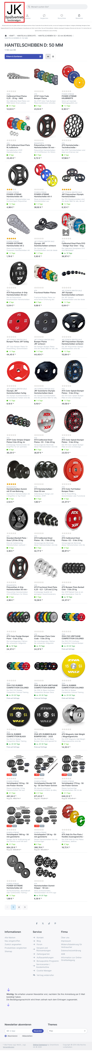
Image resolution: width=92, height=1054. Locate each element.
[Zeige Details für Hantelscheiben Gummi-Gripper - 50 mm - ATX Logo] (46, 866)
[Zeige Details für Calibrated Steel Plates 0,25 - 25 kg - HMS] (18, 77)
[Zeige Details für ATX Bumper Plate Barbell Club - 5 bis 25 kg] (73, 568)
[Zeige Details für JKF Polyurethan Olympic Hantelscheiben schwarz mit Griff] (73, 322)
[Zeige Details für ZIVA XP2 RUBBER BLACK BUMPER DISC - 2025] (46, 715)
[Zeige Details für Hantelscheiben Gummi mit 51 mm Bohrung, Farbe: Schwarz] (18, 470)
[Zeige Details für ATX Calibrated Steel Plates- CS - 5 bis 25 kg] (46, 421)
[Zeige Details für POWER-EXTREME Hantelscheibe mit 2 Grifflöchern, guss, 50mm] (18, 224)
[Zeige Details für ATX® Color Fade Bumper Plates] (46, 77)
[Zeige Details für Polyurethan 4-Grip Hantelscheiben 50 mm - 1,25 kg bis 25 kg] (18, 568)
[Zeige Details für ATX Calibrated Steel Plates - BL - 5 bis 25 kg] (46, 519)
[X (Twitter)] (43, 923)
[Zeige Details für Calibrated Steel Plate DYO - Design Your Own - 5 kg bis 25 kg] (73, 224)
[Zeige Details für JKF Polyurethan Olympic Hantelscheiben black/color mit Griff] (73, 175)
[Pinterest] (55, 923)
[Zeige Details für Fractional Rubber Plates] (46, 273)
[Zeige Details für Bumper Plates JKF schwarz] (46, 322)
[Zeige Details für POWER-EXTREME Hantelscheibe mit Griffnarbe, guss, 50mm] (18, 866)
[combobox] (57, 6)
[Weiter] (25, 907)
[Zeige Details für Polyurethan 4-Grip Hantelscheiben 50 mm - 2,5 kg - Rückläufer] (46, 126)
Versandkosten (8, 1047)
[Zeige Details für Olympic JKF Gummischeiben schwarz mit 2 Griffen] (46, 224)
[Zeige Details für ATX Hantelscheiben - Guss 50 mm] (46, 470)
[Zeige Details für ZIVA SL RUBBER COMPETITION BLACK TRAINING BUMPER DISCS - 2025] (18, 715)
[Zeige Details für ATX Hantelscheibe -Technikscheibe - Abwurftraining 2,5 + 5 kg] (73, 126)
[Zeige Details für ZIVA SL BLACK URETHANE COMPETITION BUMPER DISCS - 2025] (46, 666)
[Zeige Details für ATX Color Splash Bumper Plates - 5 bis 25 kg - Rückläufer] (73, 371)
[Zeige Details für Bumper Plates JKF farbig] (18, 322)
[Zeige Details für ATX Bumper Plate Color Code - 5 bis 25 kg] (46, 617)
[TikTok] (49, 923)
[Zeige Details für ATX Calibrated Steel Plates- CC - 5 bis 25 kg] (73, 519)
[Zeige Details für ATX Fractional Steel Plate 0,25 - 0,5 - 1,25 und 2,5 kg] (46, 568)
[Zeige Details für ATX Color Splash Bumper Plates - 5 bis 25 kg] (73, 421)
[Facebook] (36, 923)
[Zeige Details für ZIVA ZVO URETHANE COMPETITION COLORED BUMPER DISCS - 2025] (73, 617)
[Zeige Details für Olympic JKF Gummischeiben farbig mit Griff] (18, 371)
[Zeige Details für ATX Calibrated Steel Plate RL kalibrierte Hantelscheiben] (18, 126)
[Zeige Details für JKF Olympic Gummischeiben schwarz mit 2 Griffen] (73, 273)
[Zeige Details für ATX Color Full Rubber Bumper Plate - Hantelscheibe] (73, 470)
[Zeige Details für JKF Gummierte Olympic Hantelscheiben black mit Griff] (46, 371)
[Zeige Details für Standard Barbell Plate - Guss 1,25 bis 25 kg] (18, 519)
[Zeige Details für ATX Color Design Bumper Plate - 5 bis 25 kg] (18, 617)
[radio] (48, 56)
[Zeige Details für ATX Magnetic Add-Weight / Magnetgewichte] (73, 715)
